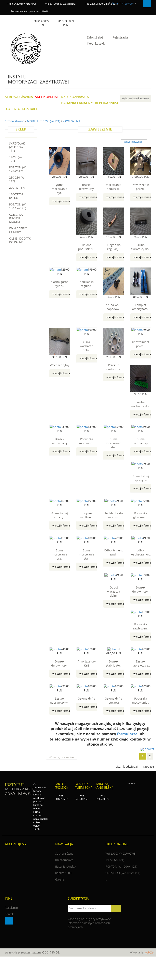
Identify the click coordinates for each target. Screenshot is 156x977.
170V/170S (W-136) (16, 196)
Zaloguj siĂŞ (95, 37)
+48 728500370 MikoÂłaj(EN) (101, 3)
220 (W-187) (17, 187)
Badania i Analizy (65, 866)
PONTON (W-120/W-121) (18, 169)
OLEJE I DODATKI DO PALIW (20, 240)
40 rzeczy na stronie (60, 757)
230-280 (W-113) (17, 179)
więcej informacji (62, 201)
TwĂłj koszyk (96, 43)
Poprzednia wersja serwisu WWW (29, 11)
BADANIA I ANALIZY (77, 103)
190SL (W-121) (51, 121)
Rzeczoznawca (64, 860)
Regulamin (11, 908)
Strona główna (15, 121)
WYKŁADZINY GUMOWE (18, 230)
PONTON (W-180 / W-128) (18, 206)
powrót (149, 749)
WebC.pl (149, 952)
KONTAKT (29, 109)
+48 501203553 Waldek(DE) (60, 3)
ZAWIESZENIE (72, 121)
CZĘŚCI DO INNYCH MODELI (16, 218)
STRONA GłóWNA (19, 97)
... (106, 879)
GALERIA (13, 109)
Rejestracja (120, 37)
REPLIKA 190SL (107, 103)
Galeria (59, 879)
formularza (127, 733)
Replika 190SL (64, 873)
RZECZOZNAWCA (75, 97)
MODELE (33, 121)
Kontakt (10, 914)
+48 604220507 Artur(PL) (21, 3)
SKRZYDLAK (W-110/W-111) (17, 146)
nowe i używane (133, 141)
